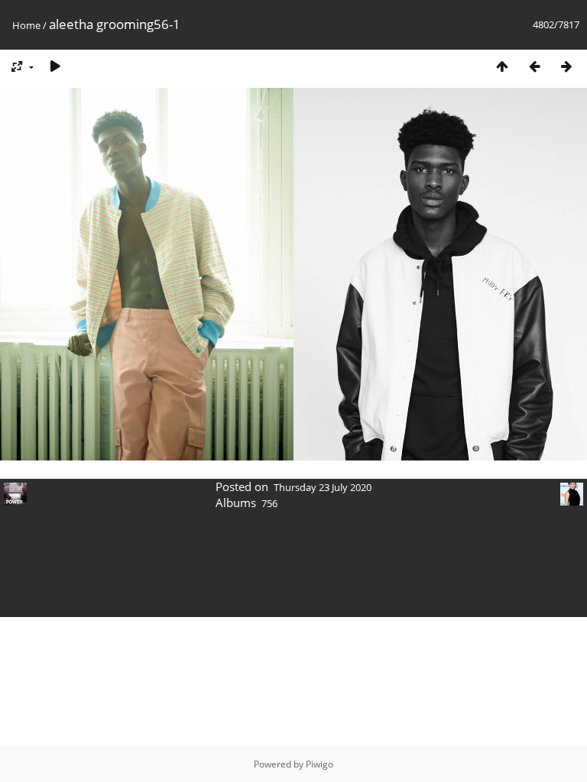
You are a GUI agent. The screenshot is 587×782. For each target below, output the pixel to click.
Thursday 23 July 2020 (322, 487)
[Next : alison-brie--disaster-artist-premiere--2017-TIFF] (566, 66)
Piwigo (319, 764)
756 (269, 503)
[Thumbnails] (502, 66)
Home (26, 25)
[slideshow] (55, 66)
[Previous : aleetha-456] (534, 66)
